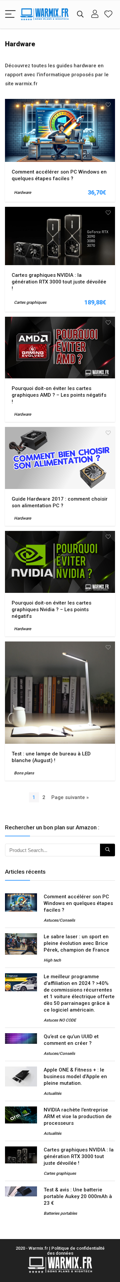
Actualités (52, 1093)
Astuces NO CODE (60, 1020)
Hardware (22, 192)
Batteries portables (60, 1213)
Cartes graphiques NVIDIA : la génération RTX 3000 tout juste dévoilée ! (59, 281)
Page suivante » (70, 797)
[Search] (80, 14)
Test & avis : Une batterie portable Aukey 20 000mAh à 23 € (78, 1196)
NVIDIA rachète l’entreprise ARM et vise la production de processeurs (78, 1116)
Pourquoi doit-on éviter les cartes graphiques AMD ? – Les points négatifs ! (59, 395)
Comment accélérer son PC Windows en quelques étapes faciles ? (78, 903)
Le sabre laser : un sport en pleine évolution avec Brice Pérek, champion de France (76, 943)
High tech (52, 960)
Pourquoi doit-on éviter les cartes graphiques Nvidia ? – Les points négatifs (51, 609)
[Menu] (10, 14)
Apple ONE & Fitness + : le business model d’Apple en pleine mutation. (75, 1076)
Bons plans (24, 773)
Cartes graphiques (30, 302)
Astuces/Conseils (59, 920)
